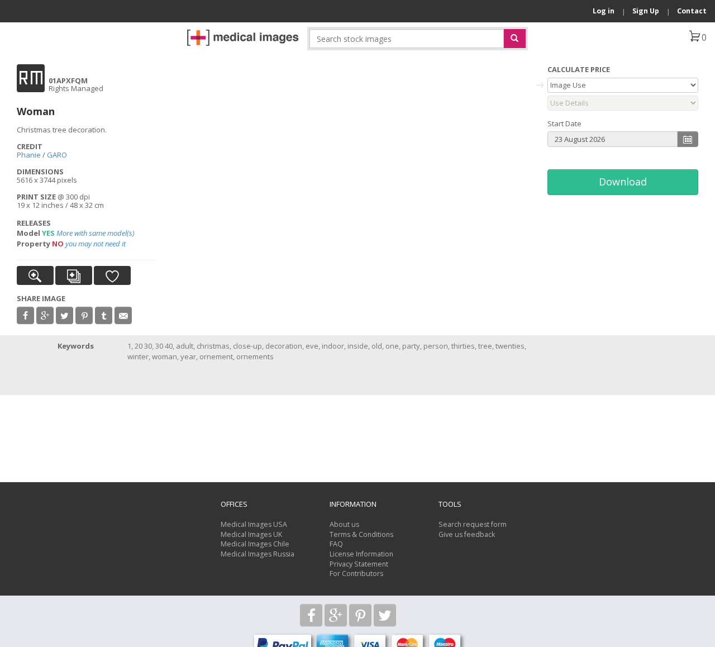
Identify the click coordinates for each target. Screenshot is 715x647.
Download (623, 181)
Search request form (472, 524)
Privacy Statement (359, 564)
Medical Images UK (251, 534)
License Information (361, 554)
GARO (57, 155)
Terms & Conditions (361, 534)
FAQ (336, 544)
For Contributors (356, 573)
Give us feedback (466, 534)
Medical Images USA (254, 524)
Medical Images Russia (257, 554)
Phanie (29, 155)
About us (344, 524)
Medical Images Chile (255, 544)
